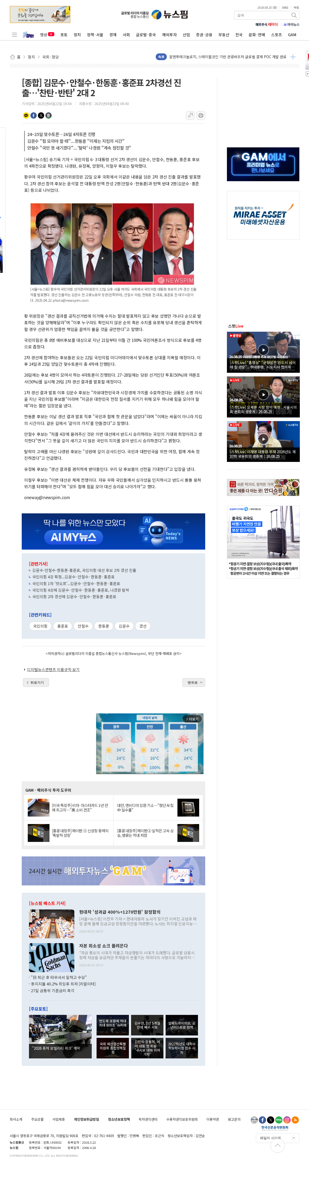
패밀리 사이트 (270, 1138)
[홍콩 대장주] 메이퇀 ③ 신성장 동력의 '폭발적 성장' (80, 833)
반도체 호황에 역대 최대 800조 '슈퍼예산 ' (112, 1025)
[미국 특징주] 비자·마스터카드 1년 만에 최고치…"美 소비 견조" (80, 807)
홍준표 (62, 626)
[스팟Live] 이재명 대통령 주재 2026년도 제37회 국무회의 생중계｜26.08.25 (263, 453)
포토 (64, 34)
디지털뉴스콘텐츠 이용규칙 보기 (53, 669)
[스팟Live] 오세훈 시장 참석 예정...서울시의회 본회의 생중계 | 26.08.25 (263, 409)
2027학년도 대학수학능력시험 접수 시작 (182, 1048)
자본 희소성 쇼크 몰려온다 (103, 945)
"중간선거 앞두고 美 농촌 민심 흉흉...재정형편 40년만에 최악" (216, 56)
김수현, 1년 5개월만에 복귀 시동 (147, 1025)
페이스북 (33, 115)
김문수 (124, 626)
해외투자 (169, 34)
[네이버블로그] (278, 1120)
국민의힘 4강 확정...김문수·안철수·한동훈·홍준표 (73, 576)
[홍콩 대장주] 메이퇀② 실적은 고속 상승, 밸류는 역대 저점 (145, 833)
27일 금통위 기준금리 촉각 (52, 990)
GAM (292, 34)
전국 (239, 34)
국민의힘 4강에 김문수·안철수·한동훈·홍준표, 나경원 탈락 (80, 590)
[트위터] (270, 1120)
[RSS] (295, 1120)
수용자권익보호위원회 (182, 1119)
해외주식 (266, 24)
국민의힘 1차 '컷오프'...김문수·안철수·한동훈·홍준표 (76, 583)
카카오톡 (26, 115)
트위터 (41, 115)
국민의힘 (40, 626)
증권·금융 (204, 34)
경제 (113, 34)
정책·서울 (95, 34)
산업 (186, 34)
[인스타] (287, 1120)
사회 (126, 34)
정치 (77, 34)
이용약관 (212, 1119)
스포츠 (276, 34)
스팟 (235, 326)
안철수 (83, 626)
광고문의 (234, 1119)
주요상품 (37, 1119)
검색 (294, 15)
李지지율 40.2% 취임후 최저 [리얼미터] (63, 983)
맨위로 (193, 682)
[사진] (51, 923)
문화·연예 (257, 34)
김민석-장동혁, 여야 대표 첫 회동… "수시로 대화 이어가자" (147, 1048)
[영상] (263, 351)
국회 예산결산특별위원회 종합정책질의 (113, 1048)
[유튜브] (254, 1120)
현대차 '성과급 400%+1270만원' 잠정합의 (120, 912)
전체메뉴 (14, 34)
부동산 (223, 34)
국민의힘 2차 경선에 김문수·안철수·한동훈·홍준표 (74, 596)
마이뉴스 (292, 24)
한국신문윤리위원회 (274, 1128)
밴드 (48, 115)
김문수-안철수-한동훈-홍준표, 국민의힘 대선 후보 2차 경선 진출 (84, 570)
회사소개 (16, 1119)
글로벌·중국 (146, 34)
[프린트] (201, 115)
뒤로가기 (37, 682)
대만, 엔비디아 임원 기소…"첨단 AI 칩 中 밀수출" (145, 807)
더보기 (293, 56)
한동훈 (103, 626)
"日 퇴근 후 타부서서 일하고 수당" (59, 977)
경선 (143, 626)
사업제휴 (58, 1119)
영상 (43, 34)
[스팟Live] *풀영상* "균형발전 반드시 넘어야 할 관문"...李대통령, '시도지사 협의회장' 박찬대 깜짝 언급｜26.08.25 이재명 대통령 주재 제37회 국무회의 (262, 364)
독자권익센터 (148, 1119)
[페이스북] (262, 1120)
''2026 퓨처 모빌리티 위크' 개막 (56, 1048)
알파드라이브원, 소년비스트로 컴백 (181, 1025)
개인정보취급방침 (86, 1119)
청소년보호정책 (119, 1119)
